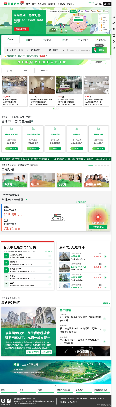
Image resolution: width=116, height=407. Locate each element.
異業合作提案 (72, 402)
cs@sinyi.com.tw (48, 401)
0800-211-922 (30, 399)
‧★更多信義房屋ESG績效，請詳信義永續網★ (56, 159)
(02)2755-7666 (25, 401)
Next (107, 91)
